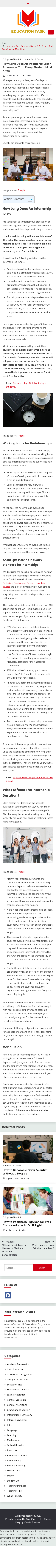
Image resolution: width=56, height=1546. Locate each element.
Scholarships (13, 1470)
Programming (14, 1460)
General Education (16, 1399)
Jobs (9, 1425)
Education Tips (14, 1384)
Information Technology (19, 1414)
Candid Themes (32, 1522)
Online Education (15, 1445)
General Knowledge (17, 1404)
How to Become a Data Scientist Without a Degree (25, 1171)
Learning (11, 1435)
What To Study (14, 1495)
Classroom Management (19, 1374)
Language (12, 1430)
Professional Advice (17, 1455)
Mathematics (13, 1440)
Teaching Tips (14, 1490)
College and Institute (12, 59)
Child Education (15, 1369)
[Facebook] (8, 1295)
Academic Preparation (18, 1364)
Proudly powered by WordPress (21, 1519)
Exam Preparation (16, 1394)
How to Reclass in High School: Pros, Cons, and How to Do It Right (27, 1223)
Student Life (13, 1480)
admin (28, 75)
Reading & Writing (16, 1465)
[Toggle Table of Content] (29, 199)
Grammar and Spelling (18, 1409)
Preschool (12, 1450)
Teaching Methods (16, 1485)
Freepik (21, 190)
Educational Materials (18, 1389)
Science (11, 1475)
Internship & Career (34, 59)
